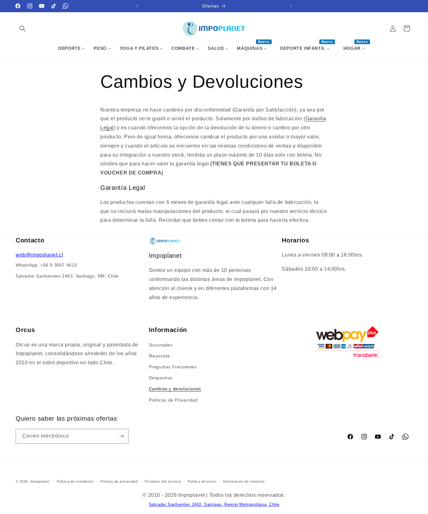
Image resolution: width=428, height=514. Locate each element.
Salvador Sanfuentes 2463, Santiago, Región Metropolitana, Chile (214, 504)
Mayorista (159, 355)
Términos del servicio (162, 481)
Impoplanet (39, 481)
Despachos (161, 377)
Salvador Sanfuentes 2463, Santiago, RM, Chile (67, 275)
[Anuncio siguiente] (291, 6)
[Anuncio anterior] (137, 6)
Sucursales (161, 344)
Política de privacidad (118, 481)
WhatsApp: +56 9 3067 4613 (46, 264)
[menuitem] (71, 48)
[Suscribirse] (121, 436)
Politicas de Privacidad (173, 399)
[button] (22, 28)
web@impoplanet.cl (39, 255)
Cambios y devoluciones (175, 388)
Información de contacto (244, 481)
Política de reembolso (75, 481)
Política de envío (202, 481)
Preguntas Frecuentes (173, 366)
